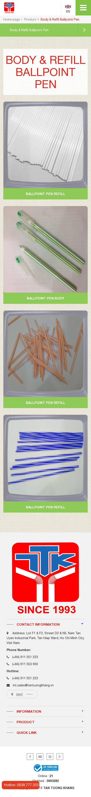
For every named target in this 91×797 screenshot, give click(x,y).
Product (30, 19)
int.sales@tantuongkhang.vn (33, 685)
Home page (11, 19)
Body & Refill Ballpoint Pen (29, 30)
